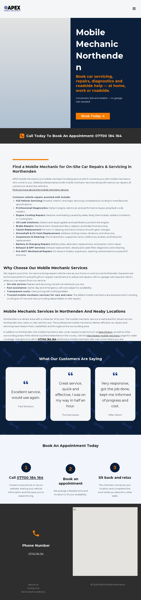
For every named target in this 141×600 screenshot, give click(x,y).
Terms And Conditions (33, 592)
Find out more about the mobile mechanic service (41, 189)
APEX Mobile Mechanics (112, 584)
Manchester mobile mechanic (103, 335)
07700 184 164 (47, 339)
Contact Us (33, 588)
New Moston (105, 332)
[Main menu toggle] (134, 8)
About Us (33, 584)
